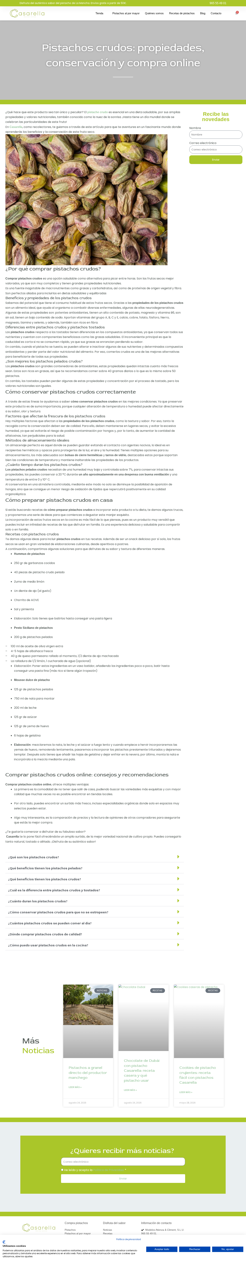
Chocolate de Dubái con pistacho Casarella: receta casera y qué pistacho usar (141, 1070)
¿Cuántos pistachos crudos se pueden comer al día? (50, 923)
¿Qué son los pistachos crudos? (33, 857)
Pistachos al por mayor (126, 13)
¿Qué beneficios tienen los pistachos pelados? (45, 868)
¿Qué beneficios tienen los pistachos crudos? (44, 879)
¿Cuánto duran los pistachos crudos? (38, 901)
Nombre (195, 128)
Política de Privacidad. (108, 1170)
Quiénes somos (154, 13)
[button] (94, 856)
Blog (202, 13)
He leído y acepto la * (95, 1170)
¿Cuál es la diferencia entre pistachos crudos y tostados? (54, 890)
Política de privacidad (128, 1239)
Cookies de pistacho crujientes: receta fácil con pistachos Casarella (197, 1075)
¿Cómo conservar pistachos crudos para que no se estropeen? (58, 912)
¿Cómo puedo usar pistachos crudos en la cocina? (48, 945)
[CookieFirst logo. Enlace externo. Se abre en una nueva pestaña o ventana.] (4, 1242)
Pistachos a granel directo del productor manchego (88, 1072)
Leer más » (75, 1087)
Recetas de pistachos (182, 13)
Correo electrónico (202, 143)
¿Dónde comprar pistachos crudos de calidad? (45, 934)
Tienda (99, 13)
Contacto (216, 13)
